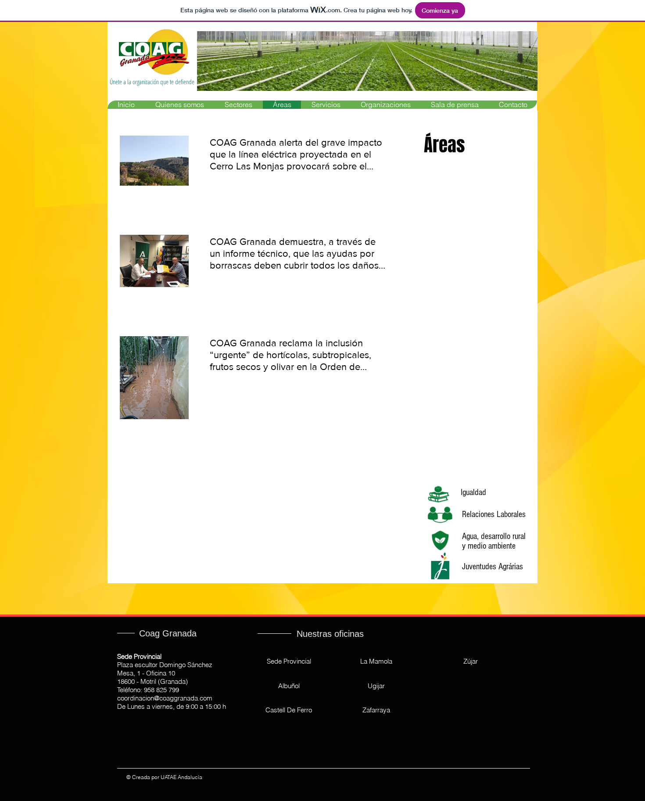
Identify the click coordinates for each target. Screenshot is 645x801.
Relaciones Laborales (494, 514)
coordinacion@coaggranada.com (164, 698)
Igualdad (473, 492)
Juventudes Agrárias (492, 566)
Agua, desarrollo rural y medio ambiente (494, 541)
